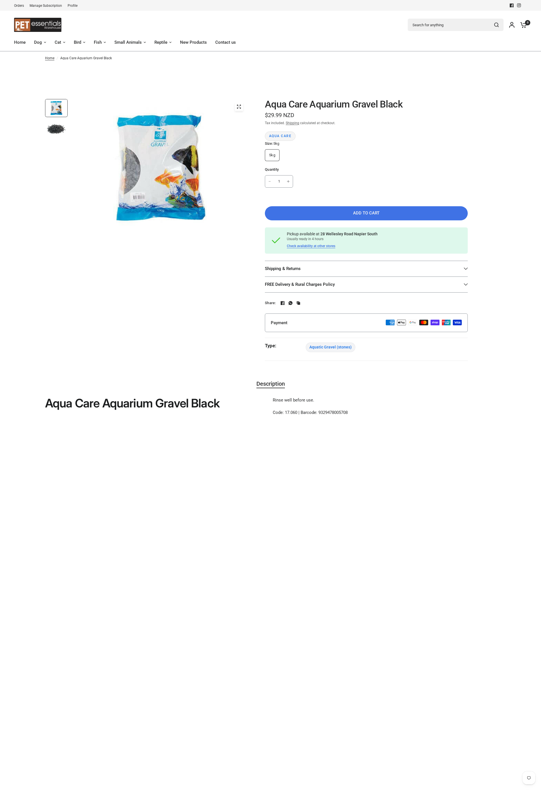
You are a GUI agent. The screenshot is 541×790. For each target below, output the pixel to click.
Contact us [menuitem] (225, 42)
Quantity (272, 169)
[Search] (496, 25)
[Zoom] (239, 106)
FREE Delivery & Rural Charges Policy (300, 284)
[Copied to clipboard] (298, 303)
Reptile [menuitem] (160, 42)
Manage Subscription (46, 6)
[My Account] (511, 25)
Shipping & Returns (283, 268)
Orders (19, 6)
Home (49, 58)
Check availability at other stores (311, 246)
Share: (270, 303)
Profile (72, 6)
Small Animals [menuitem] (128, 42)
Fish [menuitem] (98, 42)
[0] (522, 25)
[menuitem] (20, 5)
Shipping (292, 123)
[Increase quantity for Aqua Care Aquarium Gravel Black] (288, 181)
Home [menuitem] (20, 42)
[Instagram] (519, 5)
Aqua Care (280, 136)
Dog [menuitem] (38, 42)
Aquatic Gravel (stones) (330, 347)
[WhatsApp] (290, 303)
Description (270, 383)
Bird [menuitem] (77, 42)
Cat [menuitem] (58, 42)
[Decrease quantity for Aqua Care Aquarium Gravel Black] (269, 181)
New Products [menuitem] (193, 42)
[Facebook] (511, 5)
